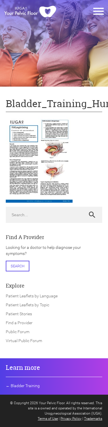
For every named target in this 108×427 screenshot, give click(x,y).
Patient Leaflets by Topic (27, 305)
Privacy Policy (71, 419)
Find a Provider (19, 322)
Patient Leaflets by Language (32, 296)
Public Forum (17, 331)
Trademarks (93, 419)
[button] (98, 11)
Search (17, 266)
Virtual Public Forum (24, 340)
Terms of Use (48, 419)
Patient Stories (19, 314)
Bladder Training (25, 385)
